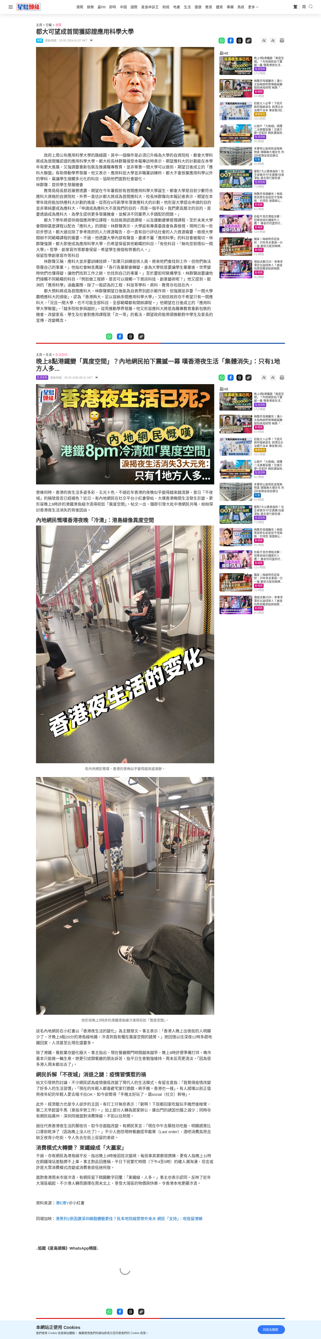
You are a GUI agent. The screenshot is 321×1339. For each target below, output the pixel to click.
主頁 (39, 25)
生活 (49, 354)
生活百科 (260, 69)
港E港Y (62, 1203)
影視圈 (259, 91)
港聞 (58, 25)
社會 (257, 159)
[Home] (28, 7)
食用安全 (260, 114)
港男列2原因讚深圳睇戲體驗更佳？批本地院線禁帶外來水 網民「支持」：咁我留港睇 (129, 1219)
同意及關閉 (270, 1329)
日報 (49, 25)
